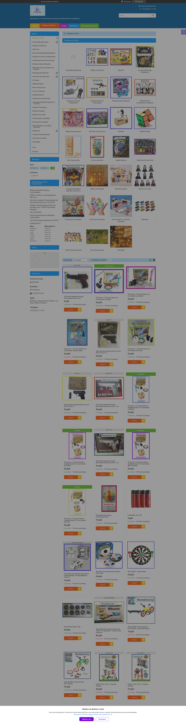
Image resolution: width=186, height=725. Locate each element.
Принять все (86, 719)
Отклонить (102, 719)
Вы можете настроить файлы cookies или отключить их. (92, 714)
